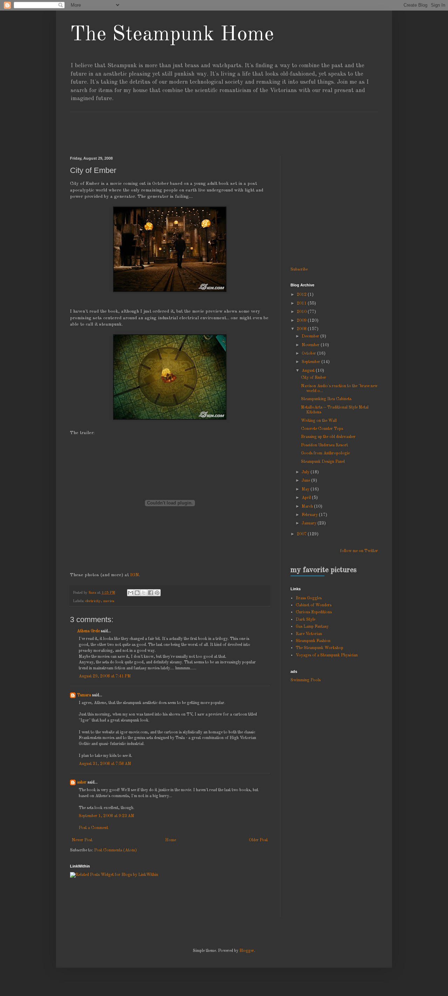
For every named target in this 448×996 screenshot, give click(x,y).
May (306, 489)
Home (170, 840)
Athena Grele (88, 631)
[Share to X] (143, 592)
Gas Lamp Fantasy (312, 627)
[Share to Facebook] (150, 592)
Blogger (246, 951)
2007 (302, 534)
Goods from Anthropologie (325, 453)
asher (81, 782)
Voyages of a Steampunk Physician (327, 655)
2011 (302, 303)
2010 (302, 312)
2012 (302, 295)
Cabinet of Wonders (313, 605)
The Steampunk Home (172, 34)
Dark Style (305, 620)
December (311, 336)
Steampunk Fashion (313, 641)
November (311, 345)
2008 (302, 329)
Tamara (84, 695)
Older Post (258, 840)
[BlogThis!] (137, 592)
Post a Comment (93, 828)
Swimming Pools (305, 680)
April (307, 498)
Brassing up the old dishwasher (328, 437)
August (309, 371)
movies (108, 601)
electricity (93, 601)
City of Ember (313, 378)
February (310, 515)
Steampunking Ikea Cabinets (326, 399)
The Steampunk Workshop (319, 648)
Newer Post (82, 840)
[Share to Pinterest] (157, 592)
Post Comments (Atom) (115, 850)
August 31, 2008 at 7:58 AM (105, 764)
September (311, 362)
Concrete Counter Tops (322, 429)
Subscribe (299, 269)
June (306, 481)
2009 (302, 321)
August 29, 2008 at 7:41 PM (105, 676)
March (308, 506)
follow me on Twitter (359, 551)
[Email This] (130, 592)
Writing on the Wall (319, 421)
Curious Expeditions (314, 612)
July (306, 472)
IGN (134, 575)
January (309, 523)
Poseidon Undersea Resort (324, 445)
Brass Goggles (309, 598)
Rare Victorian (309, 634)
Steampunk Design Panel (323, 462)
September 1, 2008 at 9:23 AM (106, 816)
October (309, 353)
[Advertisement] (197, 128)
